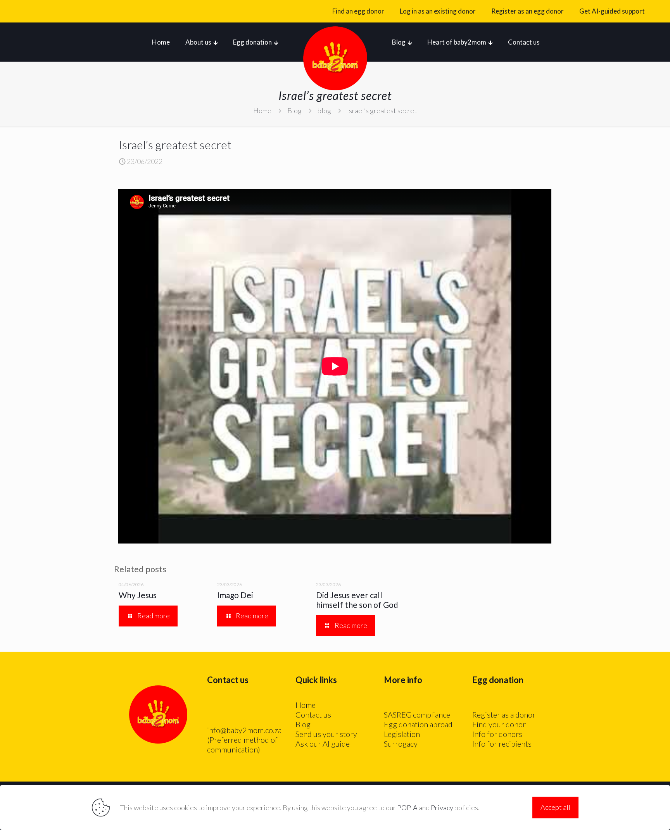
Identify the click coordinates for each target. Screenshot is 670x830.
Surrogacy (401, 743)
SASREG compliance (417, 714)
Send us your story (326, 734)
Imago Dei (235, 595)
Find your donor (499, 724)
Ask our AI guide (322, 743)
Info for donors (497, 734)
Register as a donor (503, 714)
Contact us (313, 714)
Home (262, 110)
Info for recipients (502, 743)
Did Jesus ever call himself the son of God (357, 599)
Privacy (442, 807)
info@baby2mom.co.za (244, 730)
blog (324, 110)
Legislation (402, 734)
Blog (294, 110)
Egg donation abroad (418, 724)
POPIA (407, 807)
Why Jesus (138, 595)
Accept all (555, 807)
